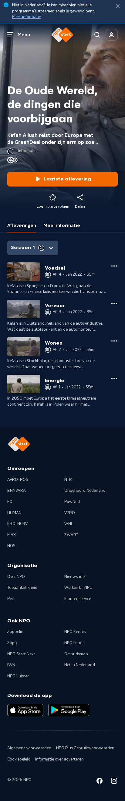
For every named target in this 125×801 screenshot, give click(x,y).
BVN (11, 665)
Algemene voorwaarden (29, 748)
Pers (11, 599)
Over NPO (16, 577)
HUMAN (14, 513)
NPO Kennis (75, 632)
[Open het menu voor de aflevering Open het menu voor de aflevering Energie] (114, 378)
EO (9, 502)
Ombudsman (76, 654)
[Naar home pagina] (62, 35)
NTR (68, 480)
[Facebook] (99, 781)
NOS (11, 546)
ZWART (71, 535)
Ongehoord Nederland (85, 490)
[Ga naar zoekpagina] (97, 35)
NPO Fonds (74, 643)
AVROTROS (17, 480)
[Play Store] (68, 710)
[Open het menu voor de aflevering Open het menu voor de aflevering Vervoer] (114, 303)
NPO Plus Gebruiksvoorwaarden (85, 748)
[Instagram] (114, 781)
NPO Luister (18, 676)
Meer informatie (26, 17)
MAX (11, 535)
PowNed (72, 502)
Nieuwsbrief (75, 577)
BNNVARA (16, 490)
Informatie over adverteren (59, 759)
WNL (68, 524)
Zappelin (15, 632)
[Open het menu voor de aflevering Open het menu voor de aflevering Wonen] (114, 341)
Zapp (12, 643)
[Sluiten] (117, 6)
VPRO (69, 513)
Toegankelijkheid (22, 587)
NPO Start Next (21, 654)
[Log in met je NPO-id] (111, 35)
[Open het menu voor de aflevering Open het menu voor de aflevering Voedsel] (114, 266)
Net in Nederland (79, 665)
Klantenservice (77, 599)
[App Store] (25, 710)
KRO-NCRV (17, 524)
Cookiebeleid (18, 759)
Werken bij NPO (78, 587)
